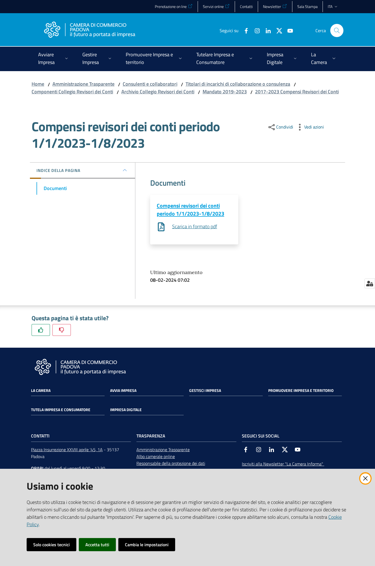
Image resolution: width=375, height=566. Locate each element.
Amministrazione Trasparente (83, 84)
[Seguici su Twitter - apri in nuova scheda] (277, 30)
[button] (336, 30)
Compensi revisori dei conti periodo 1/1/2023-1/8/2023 (190, 209)
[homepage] (89, 30)
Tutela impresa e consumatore (60, 409)
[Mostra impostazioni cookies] (369, 283)
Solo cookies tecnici (51, 544)
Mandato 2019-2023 (225, 91)
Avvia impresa (123, 390)
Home (38, 84)
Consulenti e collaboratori (150, 84)
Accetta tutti (97, 544)
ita (330, 6)
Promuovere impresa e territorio (301, 390)
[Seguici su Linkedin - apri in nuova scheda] (266, 30)
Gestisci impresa (205, 390)
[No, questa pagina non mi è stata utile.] (61, 330)
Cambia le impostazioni (147, 544)
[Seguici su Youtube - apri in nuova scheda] (287, 30)
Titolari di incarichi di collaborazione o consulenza (238, 84)
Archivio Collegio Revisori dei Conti (157, 91)
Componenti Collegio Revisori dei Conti (72, 91)
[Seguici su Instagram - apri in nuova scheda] (255, 30)
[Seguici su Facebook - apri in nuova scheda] (244, 30)
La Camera (41, 390)
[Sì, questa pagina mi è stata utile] (41, 330)
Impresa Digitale (126, 409)
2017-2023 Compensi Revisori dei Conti (297, 91)
